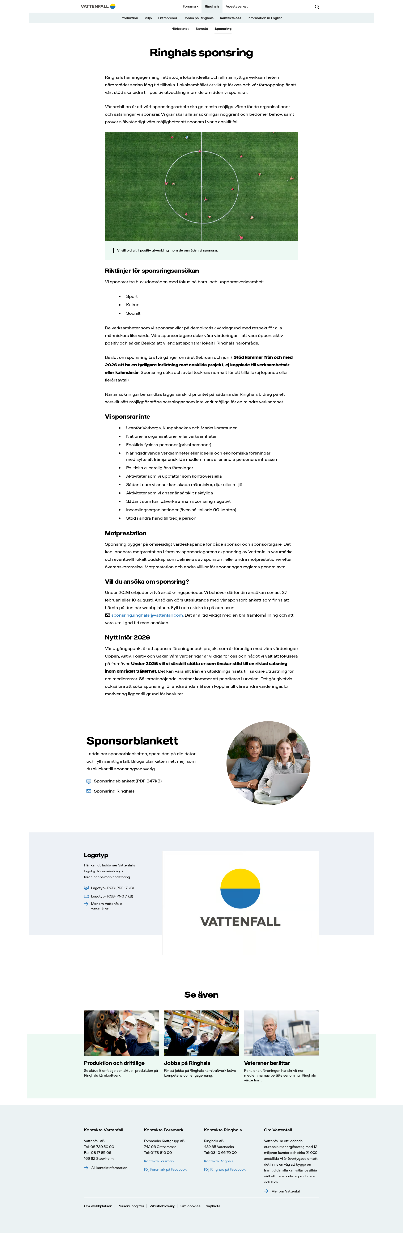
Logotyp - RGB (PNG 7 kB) (112, 896)
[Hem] (98, 6)
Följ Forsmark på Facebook (165, 1169)
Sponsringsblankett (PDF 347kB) (128, 781)
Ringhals (212, 6)
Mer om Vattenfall (286, 1191)
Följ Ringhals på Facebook (225, 1169)
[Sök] (317, 6)
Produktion (129, 18)
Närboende (180, 29)
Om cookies (190, 1206)
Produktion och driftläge (114, 1063)
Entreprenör (167, 18)
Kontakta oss (230, 18)
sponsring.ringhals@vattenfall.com (147, 615)
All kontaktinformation (109, 1168)
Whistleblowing (162, 1206)
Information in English (265, 18)
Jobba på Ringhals (198, 18)
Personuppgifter (131, 1206)
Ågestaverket (237, 6)
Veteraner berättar (267, 1063)
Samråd (202, 29)
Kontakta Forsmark (159, 1161)
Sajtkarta (213, 1206)
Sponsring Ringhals (114, 791)
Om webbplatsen (98, 1206)
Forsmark (190, 6)
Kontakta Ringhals (218, 1161)
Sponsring (223, 29)
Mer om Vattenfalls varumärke (106, 905)
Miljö (148, 18)
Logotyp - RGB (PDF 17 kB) (112, 888)
